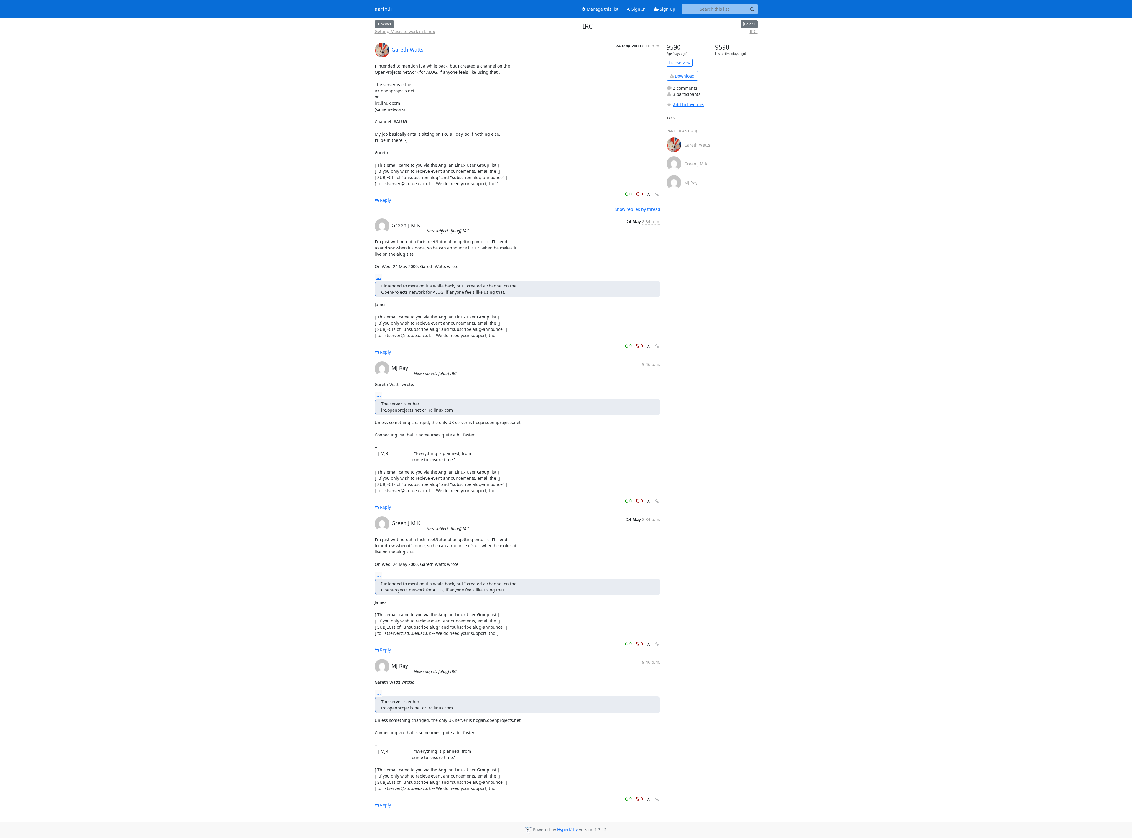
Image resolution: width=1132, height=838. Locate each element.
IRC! (754, 31)
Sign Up (667, 9)
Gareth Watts (407, 49)
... (378, 277)
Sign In (638, 9)
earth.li (383, 9)
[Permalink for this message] (657, 194)
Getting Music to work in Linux (405, 31)
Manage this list (601, 9)
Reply (385, 200)
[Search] (752, 9)
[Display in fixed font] (648, 195)
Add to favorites (688, 104)
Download (684, 76)
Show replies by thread (637, 209)
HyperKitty (567, 830)
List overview (679, 62)
